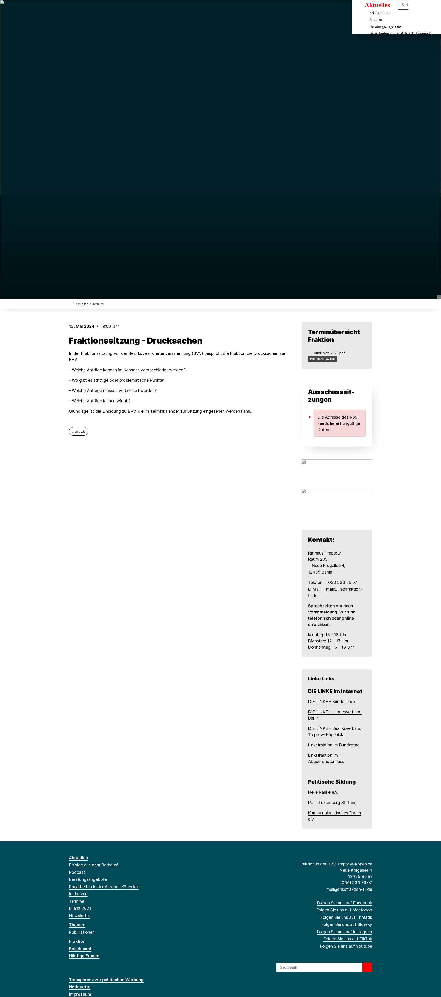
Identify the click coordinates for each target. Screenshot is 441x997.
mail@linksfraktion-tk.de (349, 889)
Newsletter (79, 915)
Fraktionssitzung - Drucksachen (135, 341)
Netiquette (79, 986)
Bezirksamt (80, 948)
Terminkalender (164, 411)
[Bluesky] (94, 9)
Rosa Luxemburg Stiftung (332, 802)
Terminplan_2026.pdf (328, 353)
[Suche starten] (367, 967)
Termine (98, 304)
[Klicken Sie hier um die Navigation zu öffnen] (431, 9)
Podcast (375, 19)
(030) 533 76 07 (356, 882)
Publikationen (82, 932)
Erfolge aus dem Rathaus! (93, 865)
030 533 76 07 (342, 582)
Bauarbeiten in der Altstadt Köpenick (400, 33)
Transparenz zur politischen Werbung (106, 979)
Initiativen (78, 893)
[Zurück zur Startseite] (70, 303)
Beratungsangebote (385, 26)
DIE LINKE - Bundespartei (332, 701)
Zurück (78, 431)
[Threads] (86, 9)
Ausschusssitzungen (331, 395)
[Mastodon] (78, 9)
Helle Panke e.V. (323, 792)
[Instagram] (101, 9)
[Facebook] (71, 9)
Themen (77, 924)
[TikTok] (109, 9)
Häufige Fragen (84, 955)
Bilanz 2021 (80, 908)
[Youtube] (116, 9)
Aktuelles (82, 304)
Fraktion (77, 941)
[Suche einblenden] (418, 9)
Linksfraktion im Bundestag (334, 744)
